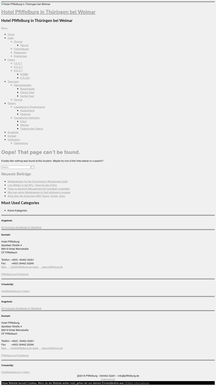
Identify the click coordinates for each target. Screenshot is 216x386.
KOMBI (24, 74)
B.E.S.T (18, 70)
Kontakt (12, 136)
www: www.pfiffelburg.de (47, 267)
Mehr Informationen (138, 383)
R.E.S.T (18, 67)
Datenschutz (21, 143)
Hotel (11, 38)
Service (18, 99)
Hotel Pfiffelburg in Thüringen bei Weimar (48, 12)
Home (11, 34)
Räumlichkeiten (22, 85)
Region (12, 103)
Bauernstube (27, 89)
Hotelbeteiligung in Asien (15, 291)
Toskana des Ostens (31, 128)
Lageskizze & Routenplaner (29, 107)
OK (126, 383)
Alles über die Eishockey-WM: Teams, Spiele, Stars (36, 196)
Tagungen (13, 81)
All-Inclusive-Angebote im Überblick (21, 227)
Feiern (11, 59)
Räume (24, 45)
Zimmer (18, 41)
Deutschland (27, 110)
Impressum (14, 139)
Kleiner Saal (27, 92)
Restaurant (20, 52)
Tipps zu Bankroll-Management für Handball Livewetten (39, 188)
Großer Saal (27, 96)
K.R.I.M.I (25, 78)
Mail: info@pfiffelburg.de (16, 267)
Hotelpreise (20, 56)
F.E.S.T (18, 63)
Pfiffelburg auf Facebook (15, 274)
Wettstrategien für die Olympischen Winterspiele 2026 (38, 181)
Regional (25, 114)
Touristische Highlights (27, 118)
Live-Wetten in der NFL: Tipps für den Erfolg (32, 185)
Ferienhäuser (21, 49)
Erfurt (23, 121)
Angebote (13, 132)
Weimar (24, 125)
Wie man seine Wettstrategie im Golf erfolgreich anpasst (39, 192)
